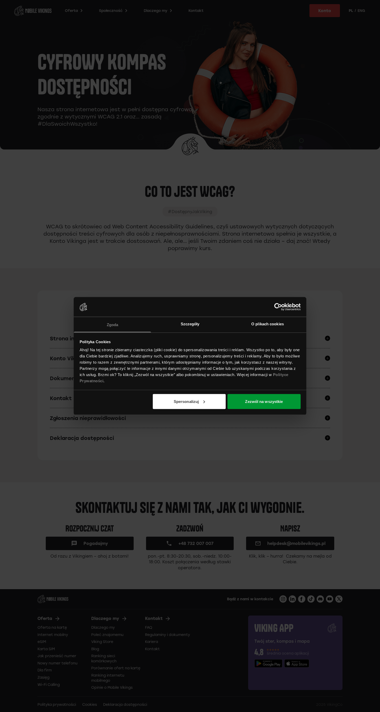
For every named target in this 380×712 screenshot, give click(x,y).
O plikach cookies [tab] (267, 324)
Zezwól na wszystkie (264, 401)
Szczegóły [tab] (190, 324)
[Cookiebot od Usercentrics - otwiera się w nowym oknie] (278, 307)
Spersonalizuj (186, 401)
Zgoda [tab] (112, 325)
